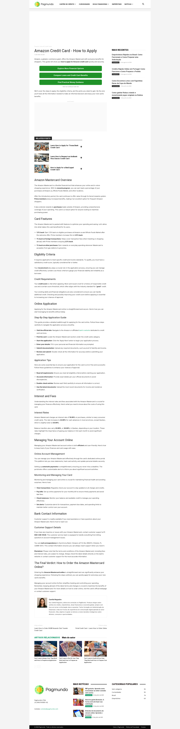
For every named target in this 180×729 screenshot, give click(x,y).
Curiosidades (84, 4)
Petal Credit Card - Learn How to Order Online (91, 628)
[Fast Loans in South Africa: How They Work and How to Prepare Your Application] (95, 649)
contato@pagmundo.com (49, 709)
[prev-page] (35, 666)
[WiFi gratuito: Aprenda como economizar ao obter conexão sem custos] (78, 691)
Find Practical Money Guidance (71, 82)
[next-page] (39, 666)
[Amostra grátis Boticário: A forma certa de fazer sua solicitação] (78, 702)
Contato (143, 727)
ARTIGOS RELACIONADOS (47, 637)
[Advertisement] (90, 25)
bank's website (84, 330)
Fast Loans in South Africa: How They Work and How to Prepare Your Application (95, 660)
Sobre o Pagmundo (118, 727)
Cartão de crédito (66, 4)
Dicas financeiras (100, 4)
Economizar (89, 695)
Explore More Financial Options (71, 68)
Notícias (127, 4)
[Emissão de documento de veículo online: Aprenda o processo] (78, 713)
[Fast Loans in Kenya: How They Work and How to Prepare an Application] (45, 649)
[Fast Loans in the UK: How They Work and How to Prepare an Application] (70, 649)
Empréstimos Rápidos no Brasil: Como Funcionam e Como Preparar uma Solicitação (127, 57)
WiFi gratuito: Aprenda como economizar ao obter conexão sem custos (95, 691)
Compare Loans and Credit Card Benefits (71, 75)
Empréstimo (117, 4)
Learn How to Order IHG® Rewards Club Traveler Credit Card (51, 629)
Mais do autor (68, 637)
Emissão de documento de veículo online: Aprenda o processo (94, 713)
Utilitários (88, 717)
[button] (143, 4)
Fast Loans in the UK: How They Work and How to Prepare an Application (69, 660)
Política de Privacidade (132, 727)
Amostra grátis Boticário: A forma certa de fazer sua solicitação (94, 702)
